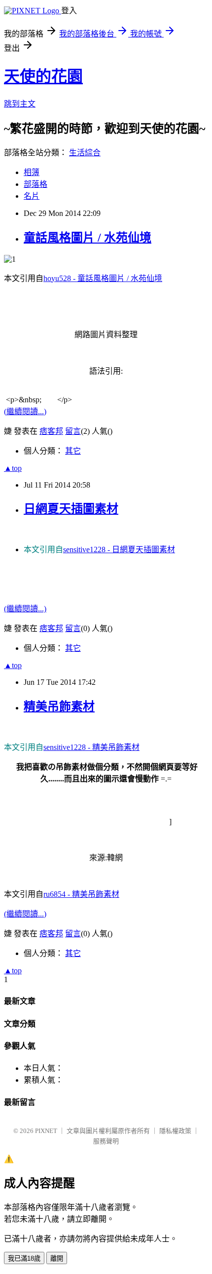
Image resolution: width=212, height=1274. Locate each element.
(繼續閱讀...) (25, 411)
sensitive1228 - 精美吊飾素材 (91, 747)
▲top (13, 468)
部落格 (35, 184)
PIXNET (46, 1130)
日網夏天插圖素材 (71, 508)
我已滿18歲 (24, 1258)
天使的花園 (43, 76)
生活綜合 (85, 152)
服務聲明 (106, 1141)
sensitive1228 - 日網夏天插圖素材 (119, 549)
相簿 (31, 172)
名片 (31, 196)
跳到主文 (19, 104)
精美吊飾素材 (59, 706)
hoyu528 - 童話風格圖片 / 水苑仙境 (102, 278)
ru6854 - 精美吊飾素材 (81, 894)
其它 (73, 451)
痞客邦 (51, 431)
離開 (56, 1258)
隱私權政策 (175, 1130)
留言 (73, 431)
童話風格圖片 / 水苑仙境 (87, 237)
